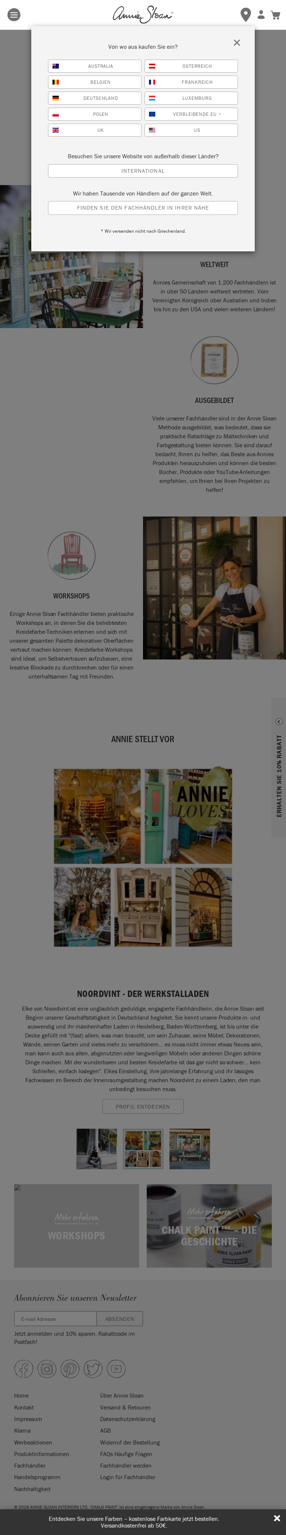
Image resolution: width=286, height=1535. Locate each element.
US (197, 130)
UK (101, 130)
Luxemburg (197, 98)
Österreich (197, 66)
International (143, 170)
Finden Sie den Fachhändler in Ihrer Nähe (143, 207)
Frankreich (197, 82)
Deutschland (100, 98)
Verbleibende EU (197, 114)
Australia (101, 66)
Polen (101, 114)
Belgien (100, 82)
